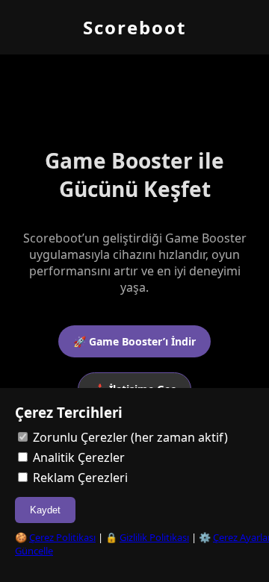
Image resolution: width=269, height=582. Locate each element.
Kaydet (45, 510)
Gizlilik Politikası (154, 537)
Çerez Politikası (62, 537)
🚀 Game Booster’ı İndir (134, 341)
